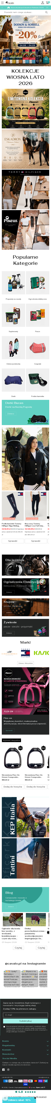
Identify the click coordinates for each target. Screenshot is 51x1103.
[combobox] (25, 12)
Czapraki (37, 364)
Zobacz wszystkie (26, 663)
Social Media (9, 1058)
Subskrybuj (25, 1021)
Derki (13, 396)
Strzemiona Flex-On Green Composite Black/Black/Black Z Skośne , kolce (11, 776)
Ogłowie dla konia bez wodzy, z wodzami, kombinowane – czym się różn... (11, 933)
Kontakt (6, 1050)
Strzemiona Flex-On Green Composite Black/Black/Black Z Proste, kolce (34, 776)
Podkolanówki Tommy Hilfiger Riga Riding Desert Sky (11, 525)
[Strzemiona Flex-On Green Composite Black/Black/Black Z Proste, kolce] (36, 758)
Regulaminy (8, 1045)
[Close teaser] (35, 1098)
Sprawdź (9, 730)
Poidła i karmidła (37, 396)
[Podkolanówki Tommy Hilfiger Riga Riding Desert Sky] (13, 506)
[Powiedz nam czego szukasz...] (46, 12)
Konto (5, 1041)
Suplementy (13, 332)
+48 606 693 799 (7, 1077)
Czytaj (18, 948)
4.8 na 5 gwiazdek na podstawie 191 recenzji (25, 1097)
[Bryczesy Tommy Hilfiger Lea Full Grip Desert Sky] (36, 506)
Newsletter (8, 1054)
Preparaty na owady (13, 299)
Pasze (37, 332)
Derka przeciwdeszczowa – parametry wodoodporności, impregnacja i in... (35, 933)
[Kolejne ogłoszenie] (46, 7)
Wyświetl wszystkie (11, 740)
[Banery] (9, 653)
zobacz (11, 906)
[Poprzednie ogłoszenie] (2, 7)
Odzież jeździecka (13, 364)
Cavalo (11, 1087)
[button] (2, 3)
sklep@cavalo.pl (44, 1077)
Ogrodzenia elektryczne (37, 299)
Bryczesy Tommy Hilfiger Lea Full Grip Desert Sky (34, 525)
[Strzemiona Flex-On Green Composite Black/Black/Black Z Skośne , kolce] (13, 758)
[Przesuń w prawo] (48, 518)
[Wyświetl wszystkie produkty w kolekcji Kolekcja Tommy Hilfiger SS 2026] (25, 459)
